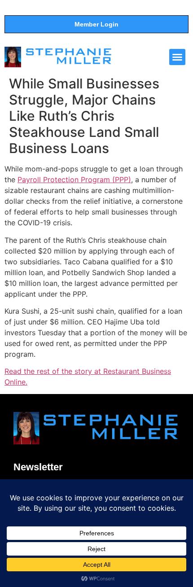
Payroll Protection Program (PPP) (74, 179)
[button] (177, 57)
